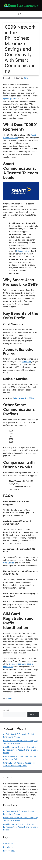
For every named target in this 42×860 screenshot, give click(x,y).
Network (9, 698)
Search (6, 710)
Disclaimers (8, 847)
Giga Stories (8, 563)
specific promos (10, 98)
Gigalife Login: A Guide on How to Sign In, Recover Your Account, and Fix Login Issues (20, 750)
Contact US (8, 843)
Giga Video (26, 362)
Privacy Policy (9, 851)
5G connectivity (23, 251)
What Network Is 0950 (23, 398)
